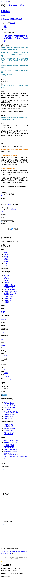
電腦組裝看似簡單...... (10, 416)
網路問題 (7, 282)
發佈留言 (3, 223)
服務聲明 (16, 558)
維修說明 (3, 339)
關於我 (5, 252)
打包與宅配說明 (8, 434)
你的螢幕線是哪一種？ (10, 407)
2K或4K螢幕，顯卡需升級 (11, 451)
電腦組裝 (6, 256)
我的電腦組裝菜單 (9, 404)
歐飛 (2, 196)
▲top (2, 211)
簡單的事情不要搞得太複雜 (11, 19)
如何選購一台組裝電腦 (10, 289)
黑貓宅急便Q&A (8, 418)
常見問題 (7, 275)
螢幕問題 (7, 280)
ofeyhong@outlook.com (9, 379)
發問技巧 (7, 277)
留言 (12, 204)
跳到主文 (3, 15)
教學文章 (6, 259)
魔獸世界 (7, 302)
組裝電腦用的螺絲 (9, 447)
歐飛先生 (5, 11)
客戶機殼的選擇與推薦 (10, 411)
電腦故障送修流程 (9, 426)
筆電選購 (7, 278)
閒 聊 (5, 265)
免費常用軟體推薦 (9, 295)
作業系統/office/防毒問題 (11, 291)
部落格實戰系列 (8, 296)
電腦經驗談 (13, 209)
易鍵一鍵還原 (8, 453)
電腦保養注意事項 (9, 446)
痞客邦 (9, 204)
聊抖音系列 (7, 300)
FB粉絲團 (3, 319)
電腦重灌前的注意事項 (10, 449)
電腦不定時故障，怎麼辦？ (11, 440)
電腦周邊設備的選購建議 (11, 413)
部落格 (5, 27)
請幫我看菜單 (8, 284)
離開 (9, 576)
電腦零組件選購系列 (9, 286)
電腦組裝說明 (21, 551)
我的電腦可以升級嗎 (9, 432)
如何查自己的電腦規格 (10, 428)
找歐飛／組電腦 (8, 402)
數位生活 (12, 23)
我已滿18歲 (3, 576)
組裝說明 (3, 332)
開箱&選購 (6, 254)
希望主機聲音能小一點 (10, 442)
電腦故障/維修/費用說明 (10, 293)
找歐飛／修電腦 (8, 425)
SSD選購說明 (8, 409)
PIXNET (7, 557)
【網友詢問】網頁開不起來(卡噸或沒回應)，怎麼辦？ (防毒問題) (16, 38)
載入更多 (3, 214)
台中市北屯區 (7, 376)
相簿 (5, 26)
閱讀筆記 (6, 263)
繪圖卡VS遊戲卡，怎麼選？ (12, 455)
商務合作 (9, 553)
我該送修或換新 (8, 430)
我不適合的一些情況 (9, 414)
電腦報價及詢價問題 (9, 287)
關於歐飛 (3, 312)
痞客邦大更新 (8, 298)
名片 (5, 29)
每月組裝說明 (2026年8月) (11, 405)
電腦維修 (6, 258)
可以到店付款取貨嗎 (9, 444)
